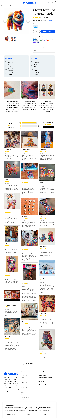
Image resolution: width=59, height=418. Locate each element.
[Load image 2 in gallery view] (13, 39)
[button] (3, 2)
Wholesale (23, 399)
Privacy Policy (47, 410)
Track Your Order (25, 395)
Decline (45, 414)
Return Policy (24, 382)
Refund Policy (24, 380)
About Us (23, 392)
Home (2, 5)
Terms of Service (25, 387)
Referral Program (25, 397)
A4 (35, 26)
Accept (29, 414)
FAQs (22, 390)
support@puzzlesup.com (45, 377)
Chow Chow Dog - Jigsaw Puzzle (11, 5)
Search (22, 377)
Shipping (23, 385)
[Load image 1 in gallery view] (7, 39)
